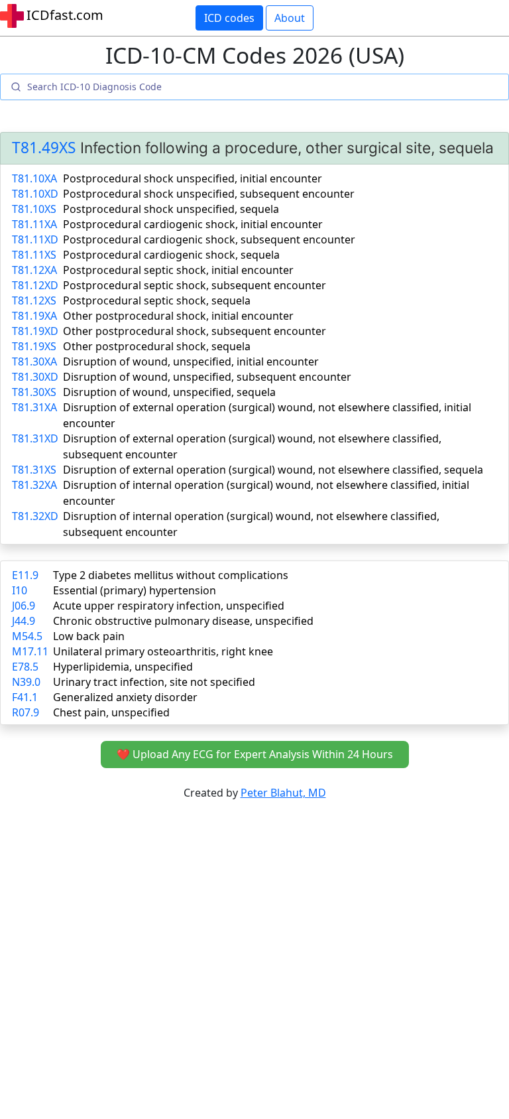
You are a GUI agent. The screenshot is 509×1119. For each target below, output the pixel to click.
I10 (19, 590)
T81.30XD (35, 376)
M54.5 (27, 636)
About (289, 18)
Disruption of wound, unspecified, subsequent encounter (207, 376)
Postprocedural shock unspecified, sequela (171, 209)
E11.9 (25, 575)
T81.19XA (34, 315)
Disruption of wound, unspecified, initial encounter (191, 361)
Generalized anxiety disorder (125, 697)
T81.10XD (35, 193)
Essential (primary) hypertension (134, 590)
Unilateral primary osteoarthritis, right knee (163, 651)
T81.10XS (34, 209)
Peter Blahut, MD (283, 792)
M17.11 (30, 651)
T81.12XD (35, 285)
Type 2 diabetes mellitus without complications (170, 575)
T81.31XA (34, 407)
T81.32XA (34, 485)
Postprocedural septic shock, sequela (157, 300)
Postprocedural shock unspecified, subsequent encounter (209, 193)
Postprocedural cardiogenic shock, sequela (171, 254)
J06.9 (23, 605)
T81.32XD (35, 516)
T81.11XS (34, 254)
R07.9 (25, 712)
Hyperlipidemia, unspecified (123, 666)
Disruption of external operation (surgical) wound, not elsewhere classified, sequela (273, 469)
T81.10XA (34, 178)
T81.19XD (35, 331)
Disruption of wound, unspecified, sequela (169, 392)
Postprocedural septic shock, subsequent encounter (194, 285)
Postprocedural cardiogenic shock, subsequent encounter (209, 239)
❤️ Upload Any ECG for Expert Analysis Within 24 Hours (255, 754)
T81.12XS (34, 300)
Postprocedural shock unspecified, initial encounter (192, 178)
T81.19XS (34, 346)
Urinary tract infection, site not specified (154, 682)
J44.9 (23, 621)
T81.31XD (35, 438)
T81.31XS (34, 469)
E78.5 (25, 666)
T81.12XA (34, 270)
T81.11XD (35, 239)
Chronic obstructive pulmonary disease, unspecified (183, 621)
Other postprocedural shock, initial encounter (178, 315)
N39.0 (26, 682)
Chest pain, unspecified (111, 712)
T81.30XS (34, 392)
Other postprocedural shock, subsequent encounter (194, 331)
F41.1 (25, 697)
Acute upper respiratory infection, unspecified (168, 605)
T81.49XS (44, 148)
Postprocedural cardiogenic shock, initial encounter (193, 224)
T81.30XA (34, 361)
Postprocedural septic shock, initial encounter (178, 270)
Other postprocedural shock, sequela (157, 346)
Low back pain (89, 636)
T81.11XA (34, 224)
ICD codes (229, 18)
